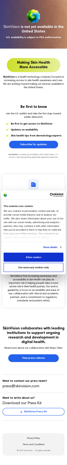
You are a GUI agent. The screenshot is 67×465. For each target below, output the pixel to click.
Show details (50, 247)
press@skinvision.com (20, 386)
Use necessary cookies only (33, 267)
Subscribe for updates (33, 144)
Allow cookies (33, 257)
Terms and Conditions (34, 445)
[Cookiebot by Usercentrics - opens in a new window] (49, 195)
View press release (33, 358)
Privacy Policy (33, 438)
